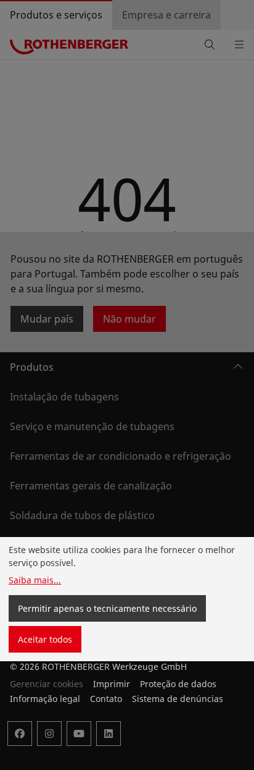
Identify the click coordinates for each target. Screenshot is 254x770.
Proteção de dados (178, 684)
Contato (106, 698)
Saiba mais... (35, 580)
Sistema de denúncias (177, 698)
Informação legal (45, 698)
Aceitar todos (45, 639)
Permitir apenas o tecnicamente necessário (107, 608)
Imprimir (111, 684)
